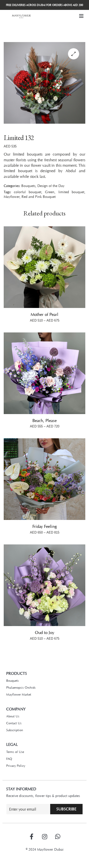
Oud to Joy (44, 632)
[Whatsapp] (58, 836)
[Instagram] (44, 836)
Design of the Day (51, 186)
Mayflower (12, 196)
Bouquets (28, 186)
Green (49, 192)
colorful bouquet (27, 192)
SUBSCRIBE (66, 809)
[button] (81, 16)
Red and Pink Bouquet (39, 196)
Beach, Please (44, 420)
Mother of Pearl (44, 314)
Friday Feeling (44, 526)
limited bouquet (71, 192)
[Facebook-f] (31, 836)
